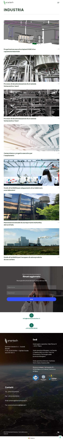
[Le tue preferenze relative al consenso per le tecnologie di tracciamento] (60, 437)
